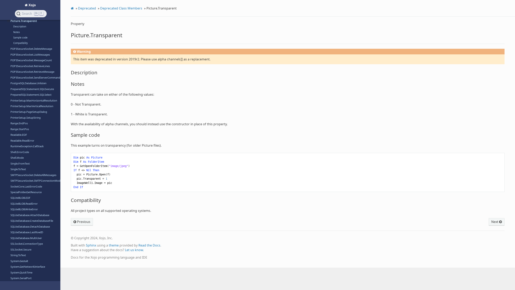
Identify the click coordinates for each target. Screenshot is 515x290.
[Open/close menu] (8, 21)
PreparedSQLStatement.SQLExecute (32, 89)
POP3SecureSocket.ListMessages (30, 54)
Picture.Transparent (23, 21)
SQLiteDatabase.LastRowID (26, 232)
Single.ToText (18, 169)
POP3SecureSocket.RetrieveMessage (32, 72)
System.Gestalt (19, 261)
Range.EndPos (19, 123)
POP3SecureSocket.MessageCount (31, 60)
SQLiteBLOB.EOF (20, 198)
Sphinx (91, 245)
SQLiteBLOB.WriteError (24, 209)
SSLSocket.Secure (20, 249)
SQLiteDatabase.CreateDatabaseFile (31, 221)
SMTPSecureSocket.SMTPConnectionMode (35, 180)
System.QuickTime (21, 272)
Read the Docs (149, 245)
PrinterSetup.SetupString (25, 117)
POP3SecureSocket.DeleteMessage (31, 49)
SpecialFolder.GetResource (26, 192)
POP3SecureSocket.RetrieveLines (30, 66)
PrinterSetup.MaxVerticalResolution (31, 106)
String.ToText (18, 255)
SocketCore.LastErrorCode (26, 186)
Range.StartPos (19, 129)
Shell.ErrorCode (19, 152)
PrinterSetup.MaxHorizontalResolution (33, 100)
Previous (83, 222)
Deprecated (87, 8)
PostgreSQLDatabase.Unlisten (28, 83)
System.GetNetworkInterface (27, 266)
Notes (16, 32)
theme (114, 245)
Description (19, 26)
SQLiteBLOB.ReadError (24, 203)
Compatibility (20, 43)
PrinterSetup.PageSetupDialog (28, 112)
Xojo (32, 5)
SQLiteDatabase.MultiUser (26, 238)
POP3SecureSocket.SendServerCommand (35, 77)
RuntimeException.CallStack (27, 146)
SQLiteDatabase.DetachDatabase (30, 226)
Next (495, 222)
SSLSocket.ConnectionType (26, 243)
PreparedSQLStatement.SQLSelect (31, 94)
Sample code (20, 37)
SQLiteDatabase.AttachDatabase (29, 215)
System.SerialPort (21, 278)
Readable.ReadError (22, 140)
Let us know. (134, 250)
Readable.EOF (18, 135)
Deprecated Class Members (121, 8)
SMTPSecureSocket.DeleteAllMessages (33, 175)
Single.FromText (20, 163)
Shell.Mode (17, 158)
